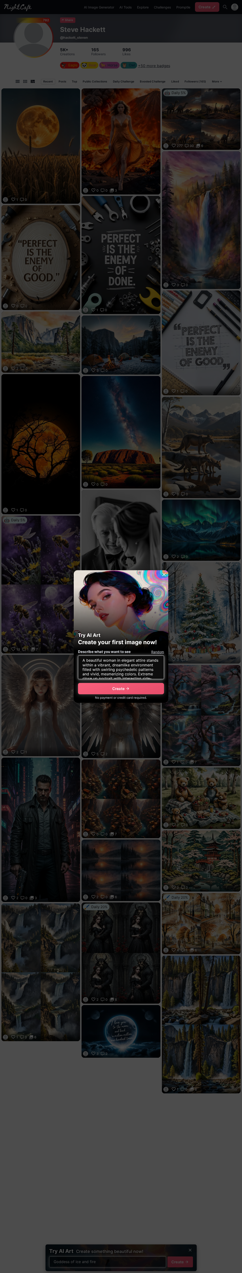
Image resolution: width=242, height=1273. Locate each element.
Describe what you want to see (104, 651)
